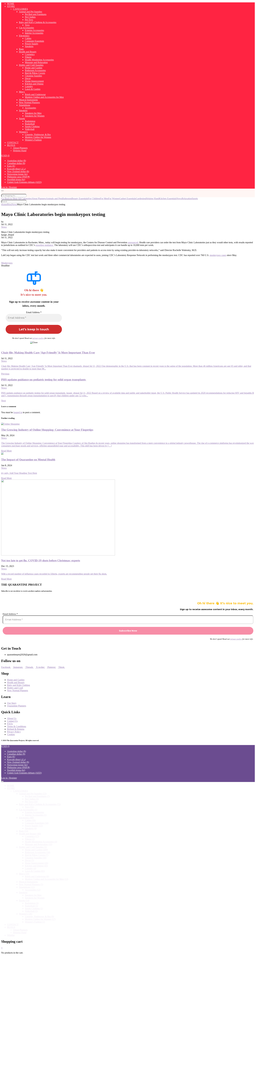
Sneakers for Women (34, 116)
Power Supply (31, 43)
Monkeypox (7, 263)
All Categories (24, 198)
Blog (9, 204)
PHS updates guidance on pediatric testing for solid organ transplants (43, 379)
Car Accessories (26, 27)
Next (3, 400)
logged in (17, 412)
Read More (6, 451)
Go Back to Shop (9, 198)
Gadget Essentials (127, 198)
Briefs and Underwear (35, 94)
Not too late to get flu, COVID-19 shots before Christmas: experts (40, 560)
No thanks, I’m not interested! (62, 1065)
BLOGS (11, 145)
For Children (94, 198)
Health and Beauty (27, 51)
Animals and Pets (54, 198)
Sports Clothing (32, 126)
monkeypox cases (218, 255)
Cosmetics (30, 54)
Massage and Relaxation (36, 62)
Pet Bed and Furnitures (35, 14)
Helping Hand (19, 150)
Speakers (29, 46)
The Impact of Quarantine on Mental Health (28, 459)
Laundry (29, 86)
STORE (11, 6)
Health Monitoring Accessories (39, 59)
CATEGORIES (20, 9)
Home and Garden (33, 67)
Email (13, 1019)
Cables (28, 38)
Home (4, 204)
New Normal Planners (29, 102)
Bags (21, 49)
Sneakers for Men (33, 113)
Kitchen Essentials (167, 198)
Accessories (30, 108)
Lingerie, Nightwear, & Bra (38, 134)
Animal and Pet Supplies (30, 11)
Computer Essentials (34, 41)
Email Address (33, 312)
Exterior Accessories (34, 30)
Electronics (24, 35)
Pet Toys (29, 19)
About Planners (20, 148)
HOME (10, 3)
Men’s (22, 92)
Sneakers (23, 110)
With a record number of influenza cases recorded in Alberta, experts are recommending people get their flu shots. (54, 574)
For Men (104, 198)
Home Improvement (34, 81)
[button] (5, 155)
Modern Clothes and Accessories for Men (44, 97)
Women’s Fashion (33, 140)
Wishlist (11, 935)
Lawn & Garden (32, 89)
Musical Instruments (28, 100)
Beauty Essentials (80, 198)
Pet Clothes (30, 17)
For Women (113, 198)
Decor (28, 78)
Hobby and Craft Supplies (31, 65)
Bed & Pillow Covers (35, 73)
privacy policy (38, 338)
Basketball (30, 124)
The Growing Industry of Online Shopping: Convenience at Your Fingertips (47, 429)
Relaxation (187, 198)
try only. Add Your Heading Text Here (19, 473)
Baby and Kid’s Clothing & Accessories (37, 22)
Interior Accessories (34, 33)
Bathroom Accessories (35, 70)
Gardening (141, 198)
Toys (27, 25)
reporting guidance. (45, 245)
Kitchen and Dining (34, 84)
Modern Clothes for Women (38, 137)
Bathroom (67, 198)
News (179, 198)
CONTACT (13, 142)
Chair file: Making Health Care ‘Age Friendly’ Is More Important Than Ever (48, 352)
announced (133, 242)
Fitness (28, 57)
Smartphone (24, 105)
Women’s (23, 132)
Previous (5, 374)
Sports (22, 118)
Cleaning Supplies (33, 76)
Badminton (30, 121)
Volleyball (29, 129)
